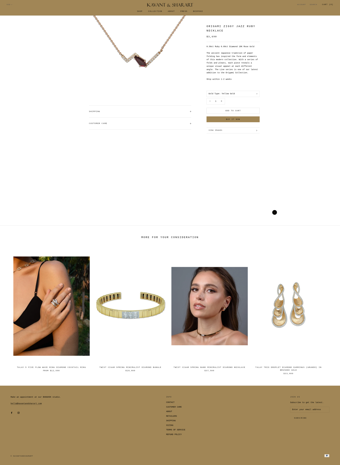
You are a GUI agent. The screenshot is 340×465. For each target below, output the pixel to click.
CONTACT (170, 402)
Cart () (327, 5)
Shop (140, 11)
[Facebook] (12, 413)
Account (301, 5)
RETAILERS (171, 416)
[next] (332, 309)
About (171, 11)
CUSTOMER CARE (174, 407)
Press (184, 11)
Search (313, 5)
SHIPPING (94, 112)
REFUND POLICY (174, 434)
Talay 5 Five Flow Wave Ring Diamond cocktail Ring (51, 367)
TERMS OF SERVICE (175, 430)
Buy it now (233, 119)
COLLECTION (155, 11)
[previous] (8, 309)
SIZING (169, 425)
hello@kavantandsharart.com (26, 403)
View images (215, 130)
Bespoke (198, 11)
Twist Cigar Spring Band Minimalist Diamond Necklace (209, 367)
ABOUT (169, 411)
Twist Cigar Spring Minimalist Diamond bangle (130, 367)
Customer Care (98, 123)
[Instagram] (19, 413)
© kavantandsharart (22, 456)
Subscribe (300, 418)
